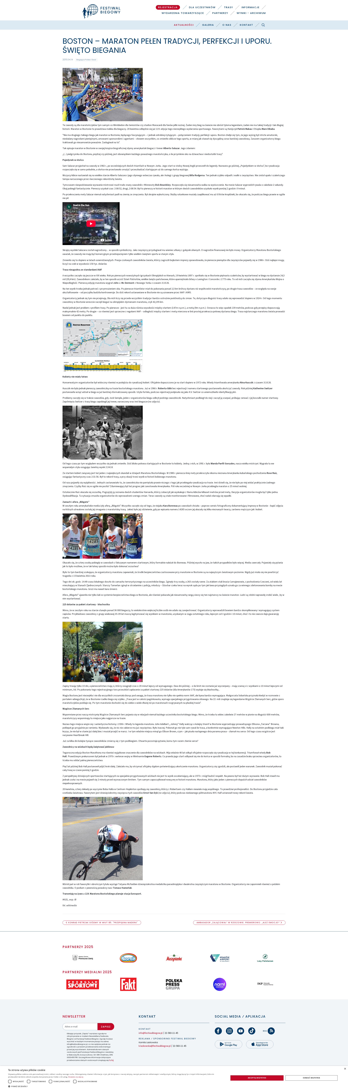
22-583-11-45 (171, 1033)
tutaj (111, 1060)
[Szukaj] (263, 24)
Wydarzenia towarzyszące (183, 13)
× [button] (345, 1069)
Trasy (228, 7)
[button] (115, 1086)
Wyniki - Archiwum (251, 13)
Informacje (251, 7)
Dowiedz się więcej (75, 1077)
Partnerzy (220, 13)
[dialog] (174, 1078)
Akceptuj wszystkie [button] (257, 1078)
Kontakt (246, 25)
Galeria (208, 25)
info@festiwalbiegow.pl (150, 1033)
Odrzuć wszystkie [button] (311, 1078)
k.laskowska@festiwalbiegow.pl (155, 1046)
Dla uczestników (202, 7)
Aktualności (184, 25)
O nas (226, 25)
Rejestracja (168, 7)
